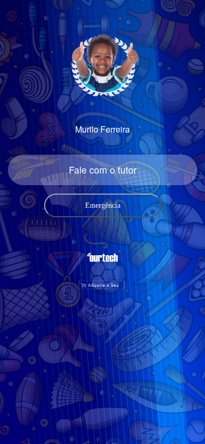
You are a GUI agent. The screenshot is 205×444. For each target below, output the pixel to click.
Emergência (102, 205)
